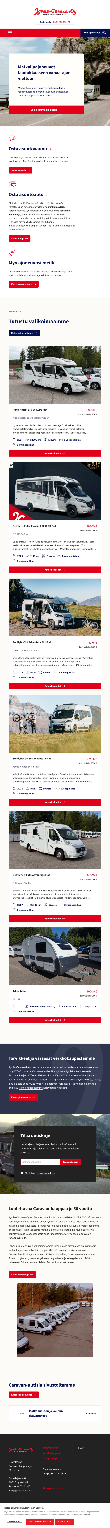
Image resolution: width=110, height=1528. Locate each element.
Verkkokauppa (51, 1453)
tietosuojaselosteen (45, 1173)
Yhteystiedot (50, 1447)
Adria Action (20, 991)
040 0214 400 (22, 1486)
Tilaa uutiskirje (70, 1162)
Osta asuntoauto (26, 195)
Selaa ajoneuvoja (20, 1274)
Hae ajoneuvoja (92, 32)
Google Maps (51, 1458)
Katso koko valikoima (22, 333)
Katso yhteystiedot (21, 1097)
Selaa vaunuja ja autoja (43, 109)
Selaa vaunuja (18, 170)
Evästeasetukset (14, 1522)
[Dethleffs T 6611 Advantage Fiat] (55, 840)
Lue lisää (86, 1515)
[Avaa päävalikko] (10, 32)
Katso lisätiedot (53, 453)
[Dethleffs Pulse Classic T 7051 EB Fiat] (55, 491)
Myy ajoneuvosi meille (32, 263)
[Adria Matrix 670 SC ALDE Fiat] (55, 375)
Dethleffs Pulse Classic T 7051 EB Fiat (34, 526)
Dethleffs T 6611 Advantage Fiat (31, 875)
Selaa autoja (17, 238)
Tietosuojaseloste (53, 1488)
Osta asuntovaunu (28, 149)
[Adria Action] (55, 956)
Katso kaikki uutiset (21, 1394)
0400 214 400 (53, 22)
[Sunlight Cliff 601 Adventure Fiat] (55, 724)
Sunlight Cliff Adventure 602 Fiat (32, 642)
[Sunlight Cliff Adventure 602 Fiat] (55, 607)
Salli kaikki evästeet (40, 1522)
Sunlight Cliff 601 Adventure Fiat (32, 759)
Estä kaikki (64, 1522)
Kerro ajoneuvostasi (21, 284)
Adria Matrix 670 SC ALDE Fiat (30, 410)
